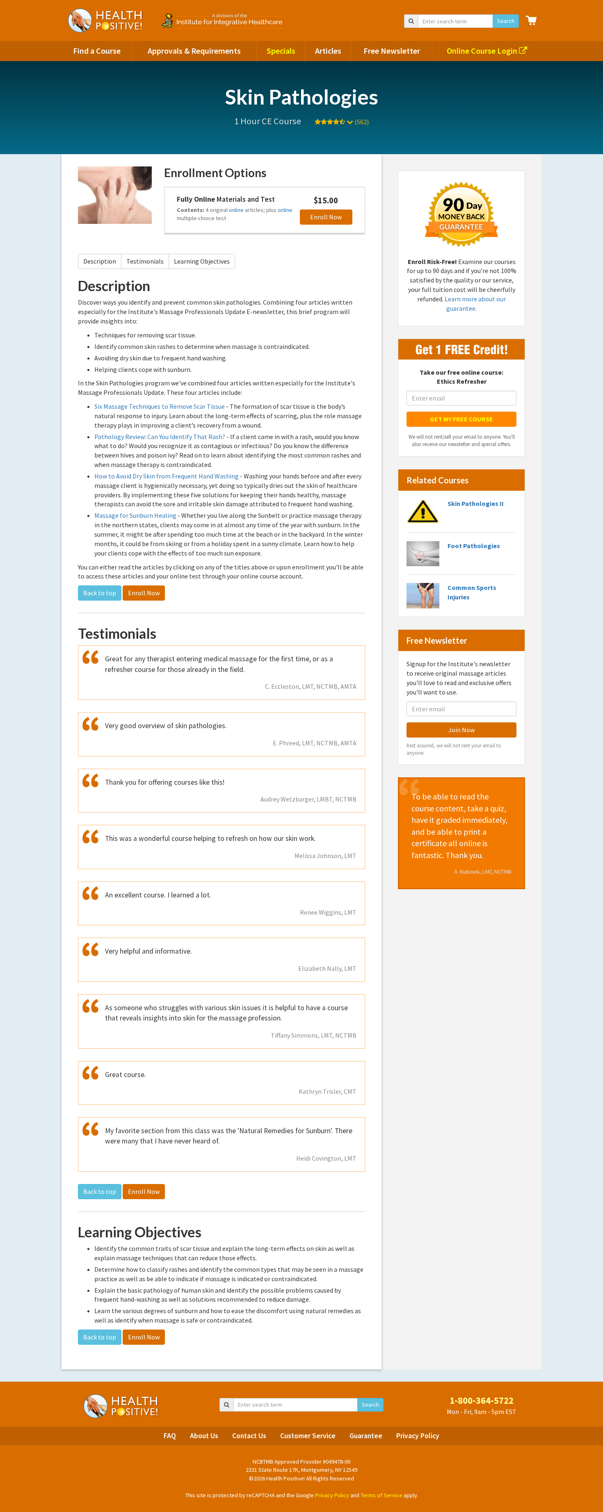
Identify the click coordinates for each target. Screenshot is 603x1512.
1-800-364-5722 (482, 1400)
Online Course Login (483, 51)
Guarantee (365, 1435)
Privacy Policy (417, 1435)
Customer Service (308, 1435)
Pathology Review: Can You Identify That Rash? (159, 437)
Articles (328, 51)
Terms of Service (381, 1495)
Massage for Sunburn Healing (135, 515)
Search (505, 21)
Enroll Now (326, 217)
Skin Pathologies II (476, 503)
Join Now (461, 730)
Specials (281, 51)
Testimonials (145, 261)
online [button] (236, 210)
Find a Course (97, 51)
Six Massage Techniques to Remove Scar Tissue (159, 406)
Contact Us (249, 1435)
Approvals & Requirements (194, 51)
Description (99, 261)
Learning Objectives (202, 261)
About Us (204, 1435)
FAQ (170, 1435)
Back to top (99, 593)
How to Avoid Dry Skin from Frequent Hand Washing (166, 476)
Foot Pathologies (474, 546)
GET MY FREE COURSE (461, 419)
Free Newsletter (391, 51)
